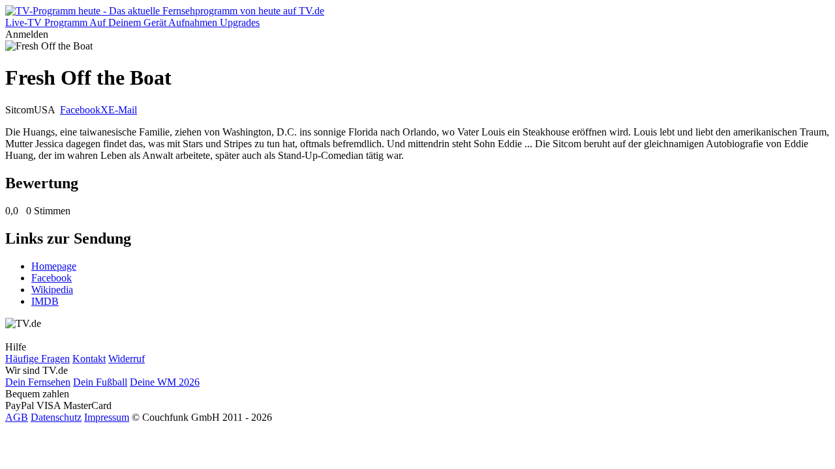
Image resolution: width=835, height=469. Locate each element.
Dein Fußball (100, 382)
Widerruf (126, 358)
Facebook (80, 109)
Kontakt (89, 358)
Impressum (106, 417)
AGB (16, 417)
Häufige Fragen (37, 358)
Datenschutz (56, 417)
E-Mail (122, 109)
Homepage (53, 266)
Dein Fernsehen (37, 382)
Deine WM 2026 (165, 382)
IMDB (45, 301)
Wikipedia (52, 289)
